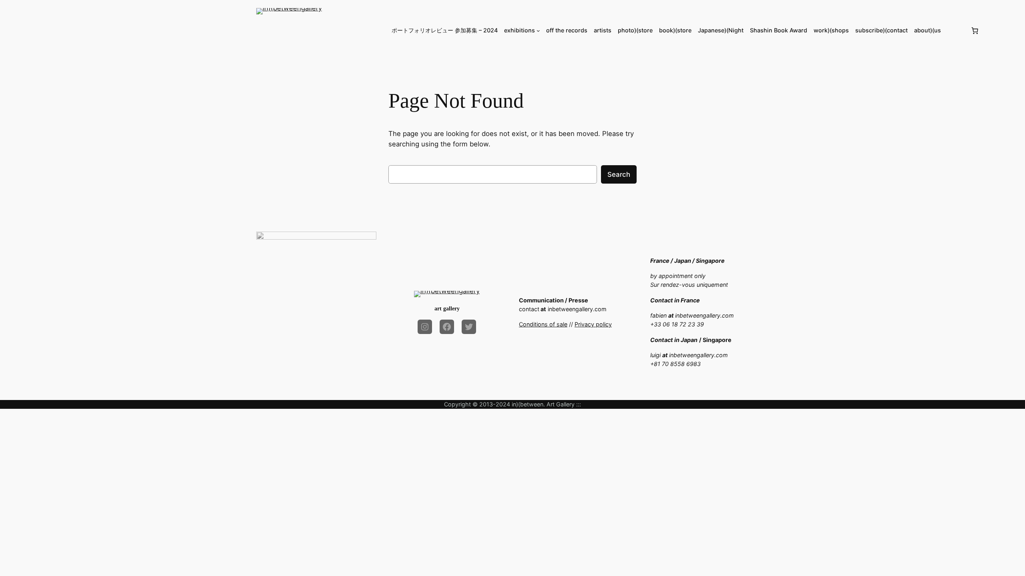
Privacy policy (593, 324)
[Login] (955, 30)
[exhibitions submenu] (538, 30)
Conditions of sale (543, 324)
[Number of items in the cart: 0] (975, 30)
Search (618, 174)
